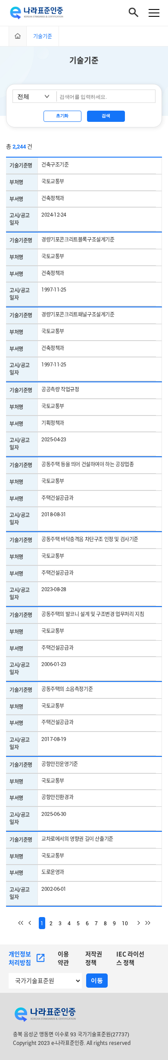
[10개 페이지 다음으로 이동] (135, 923)
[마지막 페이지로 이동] (145, 923)
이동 (97, 980)
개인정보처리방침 (20, 958)
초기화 (62, 115)
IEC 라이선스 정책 (130, 958)
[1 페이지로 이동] (23, 923)
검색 (106, 115)
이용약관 (63, 958)
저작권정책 (93, 958)
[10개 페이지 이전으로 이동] (33, 923)
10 (125, 923)
